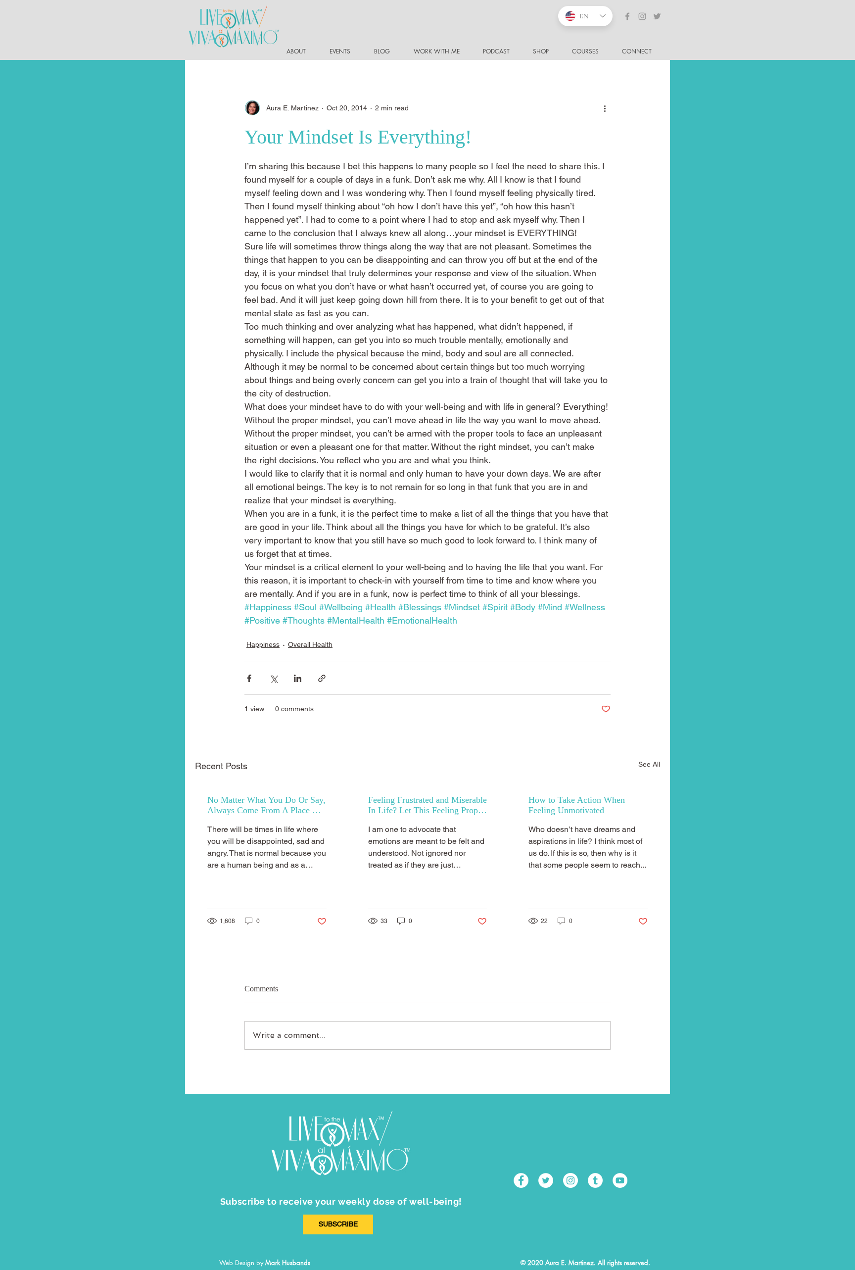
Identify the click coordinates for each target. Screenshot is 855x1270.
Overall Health (310, 644)
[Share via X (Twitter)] (273, 678)
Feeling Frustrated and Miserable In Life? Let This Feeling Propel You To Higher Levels (427, 805)
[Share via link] (322, 678)
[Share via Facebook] (249, 678)
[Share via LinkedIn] (297, 678)
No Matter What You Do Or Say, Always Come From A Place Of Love (266, 805)
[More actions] (605, 108)
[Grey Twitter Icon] (657, 16)
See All (649, 764)
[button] (641, 51)
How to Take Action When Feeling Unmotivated (576, 805)
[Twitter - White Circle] (545, 1180)
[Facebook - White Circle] (521, 1180)
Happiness (263, 644)
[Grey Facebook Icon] (627, 16)
